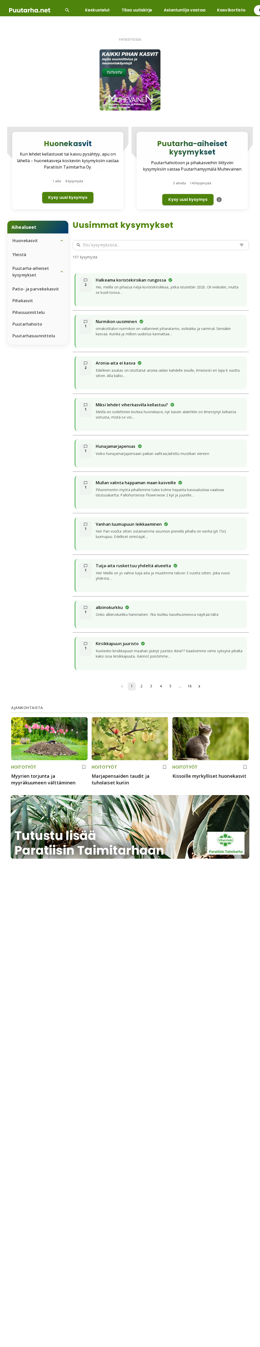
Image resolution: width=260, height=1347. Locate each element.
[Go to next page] (199, 686)
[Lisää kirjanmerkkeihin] (84, 767)
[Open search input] (67, 10)
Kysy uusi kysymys (67, 197)
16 (190, 686)
